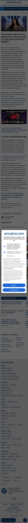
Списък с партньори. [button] (8, 268)
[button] (14, 256)
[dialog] (14, 261)
